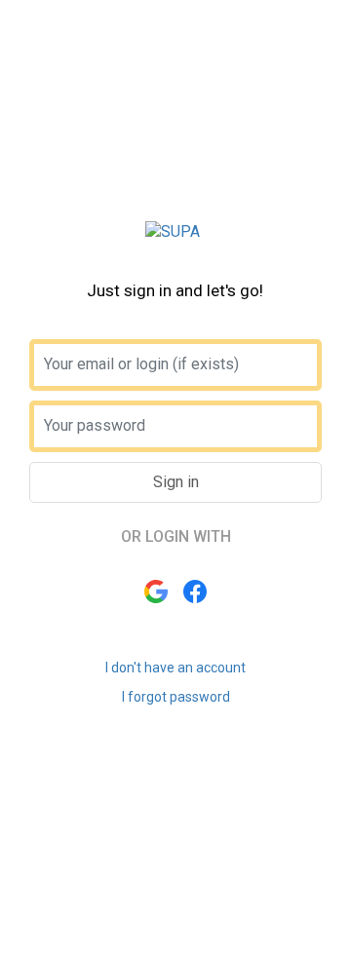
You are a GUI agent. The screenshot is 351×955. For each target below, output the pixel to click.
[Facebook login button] (195, 591)
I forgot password (176, 697)
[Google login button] (156, 591)
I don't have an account (175, 667)
